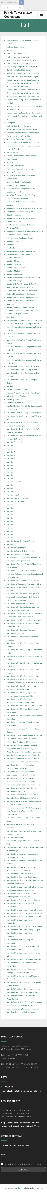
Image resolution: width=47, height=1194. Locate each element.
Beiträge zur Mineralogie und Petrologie (23, 60)
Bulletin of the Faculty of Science (20, 874)
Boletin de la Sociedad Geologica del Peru (23, 297)
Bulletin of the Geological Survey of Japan (23, 930)
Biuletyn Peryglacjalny (15, 172)
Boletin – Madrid (13, 271)
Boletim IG (11, 248)
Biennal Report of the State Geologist (22, 155)
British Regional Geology (17, 396)
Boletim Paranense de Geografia (20, 254)
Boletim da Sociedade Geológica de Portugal (25, 208)
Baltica (9, 50)
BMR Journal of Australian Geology (21, 202)
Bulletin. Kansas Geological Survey (21, 541)
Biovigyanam (12, 159)
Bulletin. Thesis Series (16, 501)
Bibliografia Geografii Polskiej (18, 136)
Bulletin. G (11, 452)
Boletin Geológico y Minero (18, 314)
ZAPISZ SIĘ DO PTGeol (11, 1136)
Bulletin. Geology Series (16, 442)
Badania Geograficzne (15, 47)
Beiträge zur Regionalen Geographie (21, 63)
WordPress (39, 1188)
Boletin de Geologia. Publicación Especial (23, 277)
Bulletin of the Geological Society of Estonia (24, 913)
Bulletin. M (11, 455)
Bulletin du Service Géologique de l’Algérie (24, 412)
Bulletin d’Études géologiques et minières (23, 762)
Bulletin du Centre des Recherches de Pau (24, 785)
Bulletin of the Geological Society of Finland (24, 910)
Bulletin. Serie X (13, 495)
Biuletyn (10, 162)
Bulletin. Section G (14, 482)
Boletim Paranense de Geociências (21, 251)
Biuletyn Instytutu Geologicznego (20, 169)
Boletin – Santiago (14, 264)
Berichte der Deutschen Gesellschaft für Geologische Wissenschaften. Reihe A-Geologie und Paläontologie (23, 83)
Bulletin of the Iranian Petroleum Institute (24, 959)
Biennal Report (13, 152)
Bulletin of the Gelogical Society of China (23, 900)
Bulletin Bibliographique (16, 547)
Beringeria (11, 122)
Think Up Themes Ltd (18, 1188)
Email (3, 1154)
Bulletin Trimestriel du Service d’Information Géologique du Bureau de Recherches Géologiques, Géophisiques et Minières (24, 1005)
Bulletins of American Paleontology (21, 1012)
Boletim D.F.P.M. (13, 241)
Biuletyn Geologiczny (15, 165)
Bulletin (10, 445)
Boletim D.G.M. (13, 244)
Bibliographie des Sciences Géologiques (23, 142)
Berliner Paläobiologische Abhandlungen (23, 132)
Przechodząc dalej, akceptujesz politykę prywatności (23, 1164)
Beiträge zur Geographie (17, 53)
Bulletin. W (11, 458)
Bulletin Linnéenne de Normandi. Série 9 (23, 755)
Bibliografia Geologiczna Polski (19, 139)
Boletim (10, 205)
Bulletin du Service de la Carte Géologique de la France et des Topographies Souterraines (24, 811)
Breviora (10, 386)
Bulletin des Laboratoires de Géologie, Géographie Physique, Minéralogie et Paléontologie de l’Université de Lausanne (24, 748)
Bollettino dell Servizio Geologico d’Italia (23, 323)
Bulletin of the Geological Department (22, 877)
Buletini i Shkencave (15, 402)
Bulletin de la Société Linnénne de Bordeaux (24, 705)
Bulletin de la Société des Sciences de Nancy (25, 620)
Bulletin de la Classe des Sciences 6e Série (24, 584)
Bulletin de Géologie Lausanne (19, 561)
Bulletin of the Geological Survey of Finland (24, 916)
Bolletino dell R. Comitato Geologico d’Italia (24, 320)
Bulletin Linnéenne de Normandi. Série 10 (23, 758)
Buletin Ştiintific (13, 399)
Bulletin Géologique (15, 837)
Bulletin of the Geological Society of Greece (24, 926)
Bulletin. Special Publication (18, 498)
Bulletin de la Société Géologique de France (24, 676)
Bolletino (10, 317)
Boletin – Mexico (13, 258)
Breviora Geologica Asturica (18, 389)
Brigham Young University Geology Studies (24, 393)
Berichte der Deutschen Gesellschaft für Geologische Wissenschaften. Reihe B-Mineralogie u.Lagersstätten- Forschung (23, 93)
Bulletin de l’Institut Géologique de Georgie (24, 735)
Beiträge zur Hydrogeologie (18, 57)
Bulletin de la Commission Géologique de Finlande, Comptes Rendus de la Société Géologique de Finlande (23, 597)
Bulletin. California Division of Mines (21, 551)
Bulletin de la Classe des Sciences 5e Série (24, 580)
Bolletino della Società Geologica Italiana (23, 366)
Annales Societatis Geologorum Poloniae (22, 1091)
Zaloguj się (8, 1086)
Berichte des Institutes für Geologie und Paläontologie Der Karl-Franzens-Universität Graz (25, 116)
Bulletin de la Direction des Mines (20, 603)
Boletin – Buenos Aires (16, 268)
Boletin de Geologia (15, 274)
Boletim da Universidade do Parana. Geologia (25, 231)
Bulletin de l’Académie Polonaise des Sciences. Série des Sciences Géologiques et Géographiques (25, 574)
